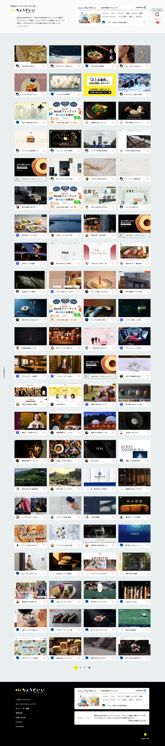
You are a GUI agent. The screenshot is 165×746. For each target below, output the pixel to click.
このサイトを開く (32, 59)
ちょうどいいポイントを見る (33, 51)
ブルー (113, 13)
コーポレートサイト (109, 17)
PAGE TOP (145, 739)
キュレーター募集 (22, 708)
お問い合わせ (21, 717)
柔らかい (139, 17)
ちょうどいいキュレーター (26, 704)
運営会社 (19, 713)
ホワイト (105, 13)
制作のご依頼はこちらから (137, 720)
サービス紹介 (122, 17)
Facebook (20, 726)
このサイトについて (23, 699)
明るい (131, 17)
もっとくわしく (23, 26)
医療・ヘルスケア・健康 (134, 13)
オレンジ (121, 13)
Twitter (19, 722)
